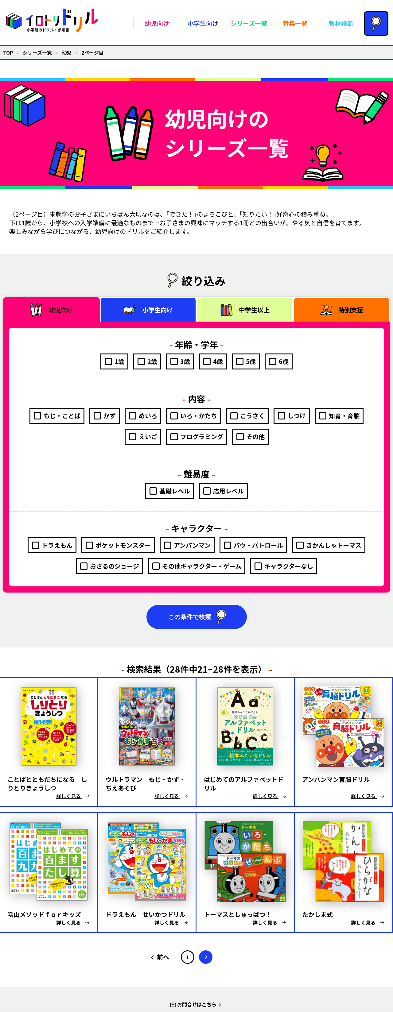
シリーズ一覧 (37, 52)
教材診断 (341, 23)
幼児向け (61, 309)
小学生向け (157, 309)
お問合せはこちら (196, 1004)
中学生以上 (254, 309)
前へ (163, 957)
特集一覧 (295, 23)
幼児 (67, 52)
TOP (8, 52)
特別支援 (351, 309)
